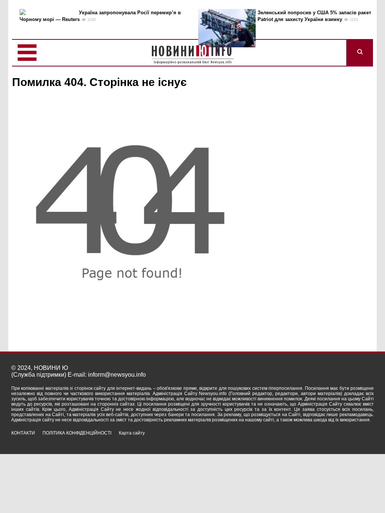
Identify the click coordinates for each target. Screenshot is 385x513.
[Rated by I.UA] (357, 439)
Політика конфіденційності (76, 433)
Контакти (23, 433)
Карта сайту (132, 433)
